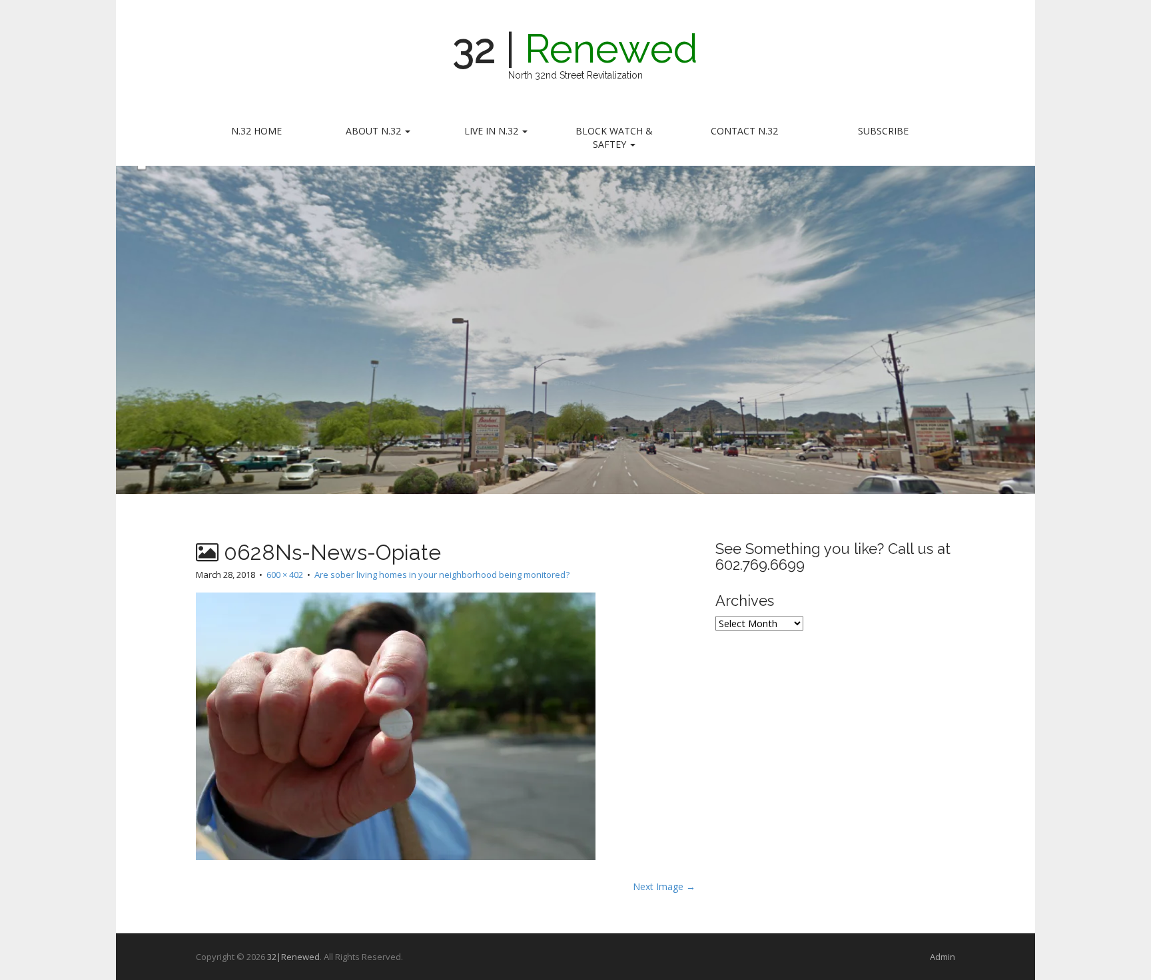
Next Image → (664, 886)
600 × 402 (284, 575)
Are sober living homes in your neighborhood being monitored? (442, 575)
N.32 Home (256, 130)
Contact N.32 (744, 130)
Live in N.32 (492, 130)
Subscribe (883, 130)
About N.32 (375, 130)
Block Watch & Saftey (614, 137)
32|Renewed (293, 957)
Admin (942, 957)
